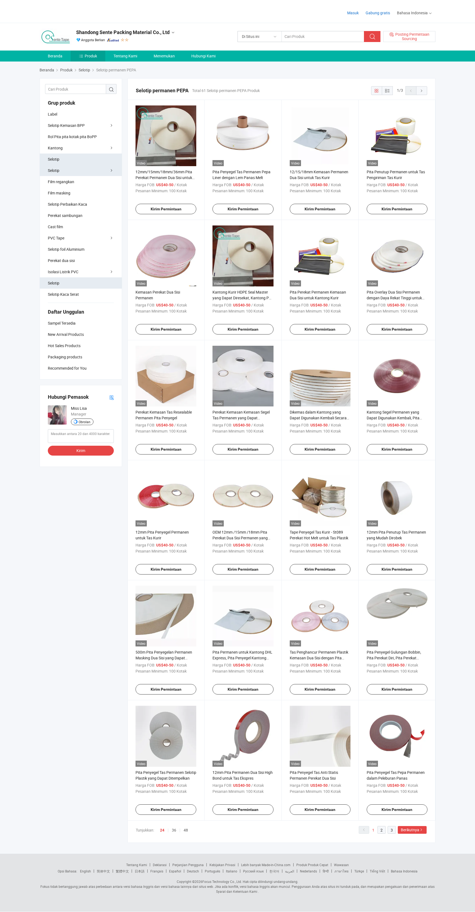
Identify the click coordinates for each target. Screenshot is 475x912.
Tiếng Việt (377, 871)
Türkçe (359, 871)
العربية (289, 871)
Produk (91, 55)
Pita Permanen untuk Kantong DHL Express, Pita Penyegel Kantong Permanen (242, 657)
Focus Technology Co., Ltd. (222, 881)
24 (162, 830)
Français (156, 871)
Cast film (55, 226)
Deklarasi (160, 865)
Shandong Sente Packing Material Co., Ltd (123, 32)
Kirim (80, 450)
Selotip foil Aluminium (66, 249)
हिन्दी (326, 871)
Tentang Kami (125, 55)
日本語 (140, 871)
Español (175, 871)
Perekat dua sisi (61, 260)
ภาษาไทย (342, 871)
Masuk (353, 12)
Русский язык (253, 871)
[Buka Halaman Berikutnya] (421, 91)
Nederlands (308, 871)
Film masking (59, 193)
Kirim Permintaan (166, 209)
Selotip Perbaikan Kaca (67, 204)
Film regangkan (61, 181)
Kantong (55, 147)
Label (52, 114)
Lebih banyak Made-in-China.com (266, 865)
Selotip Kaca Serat (63, 294)
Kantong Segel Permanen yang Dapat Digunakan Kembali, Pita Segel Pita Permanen (393, 417)
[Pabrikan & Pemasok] (75, 10)
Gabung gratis (378, 12)
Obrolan (84, 422)
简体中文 (103, 871)
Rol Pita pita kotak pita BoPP (72, 136)
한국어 (274, 871)
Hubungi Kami (203, 55)
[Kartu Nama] (111, 397)
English (85, 871)
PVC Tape (56, 238)
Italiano (231, 871)
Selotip (53, 159)
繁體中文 (122, 871)
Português (212, 871)
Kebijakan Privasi (222, 865)
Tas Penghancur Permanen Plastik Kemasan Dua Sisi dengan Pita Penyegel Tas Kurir (319, 657)
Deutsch (193, 871)
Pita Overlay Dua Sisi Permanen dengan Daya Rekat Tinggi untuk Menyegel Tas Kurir (394, 297)
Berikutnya (410, 829)
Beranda (55, 55)
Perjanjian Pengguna (188, 865)
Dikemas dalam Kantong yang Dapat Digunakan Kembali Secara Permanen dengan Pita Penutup (318, 417)
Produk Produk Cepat (312, 865)
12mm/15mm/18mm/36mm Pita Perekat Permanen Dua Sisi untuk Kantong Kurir (164, 177)
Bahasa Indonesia (404, 871)
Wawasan (341, 865)
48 (186, 830)
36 (174, 830)
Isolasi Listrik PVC (63, 271)
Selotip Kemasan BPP (66, 125)
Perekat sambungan (65, 215)
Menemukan (164, 55)
